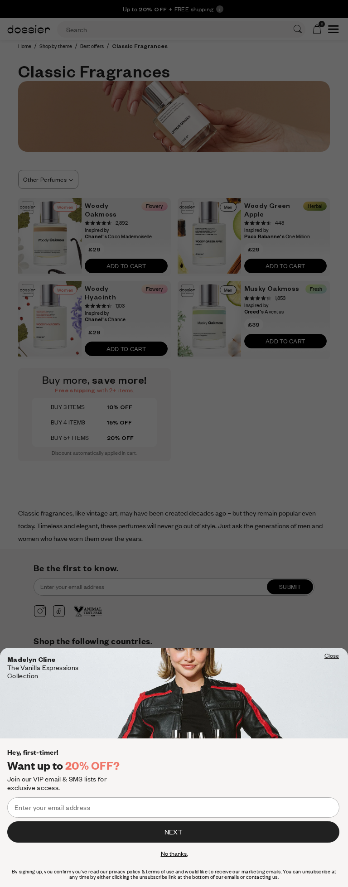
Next (173, 832)
